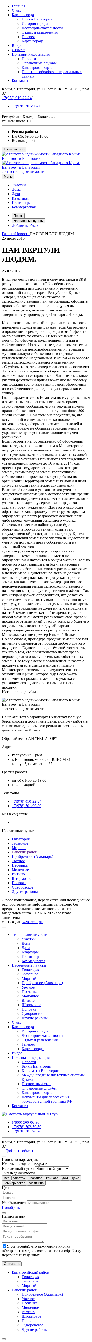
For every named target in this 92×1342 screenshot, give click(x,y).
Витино (18, 874)
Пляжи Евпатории (37, 19)
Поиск (18, 216)
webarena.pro (32, 922)
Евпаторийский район (30, 1272)
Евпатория (21, 839)
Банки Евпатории (36, 1066)
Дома (16, 189)
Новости (29, 59)
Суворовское (22, 887)
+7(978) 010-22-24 (17, 98)
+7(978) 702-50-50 (26, 1127)
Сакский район (24, 852)
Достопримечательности (42, 28)
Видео (17, 45)
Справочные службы (39, 63)
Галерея (28, 37)
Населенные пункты (28, 221)
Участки (19, 185)
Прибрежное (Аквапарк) (32, 856)
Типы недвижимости (29, 934)
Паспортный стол (36, 1084)
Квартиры (20, 198)
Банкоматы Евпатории (40, 1071)
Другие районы (25, 892)
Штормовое (21, 878)
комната (52, 1178)
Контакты (20, 81)
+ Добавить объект (17, 1151)
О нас (16, 10)
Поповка (19, 883)
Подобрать (11, 1207)
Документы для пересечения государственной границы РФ (47, 1099)
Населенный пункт (18, 1168)
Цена (6, 1188)
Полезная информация (31, 54)
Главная (18, 6)
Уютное (18, 861)
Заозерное (20, 843)
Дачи (16, 194)
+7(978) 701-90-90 (26, 106)
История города (35, 23)
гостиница (36, 1183)
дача (75, 1178)
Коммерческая (24, 207)
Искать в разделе (16, 1164)
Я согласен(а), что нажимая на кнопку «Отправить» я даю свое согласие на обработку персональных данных (41, 1250)
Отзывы (18, 50)
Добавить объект (26, 225)
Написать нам (14, 149)
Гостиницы (21, 202)
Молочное (20, 870)
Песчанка (20, 865)
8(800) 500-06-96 (25, 1122)
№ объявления (14, 1203)
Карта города (23, 15)
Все (7, 1178)
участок (19, 1178)
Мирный (19, 848)
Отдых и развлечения (40, 32)
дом (65, 1178)
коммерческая (14, 1183)
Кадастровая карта (37, 67)
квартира (35, 1178)
